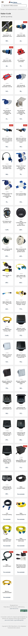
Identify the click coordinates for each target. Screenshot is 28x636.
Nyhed (25, 22)
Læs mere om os (14, 608)
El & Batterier (21, 9)
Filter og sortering (7, 16)
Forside (3, 9)
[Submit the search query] (2, 5)
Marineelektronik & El (11, 9)
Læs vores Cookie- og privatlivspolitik (14, 620)
